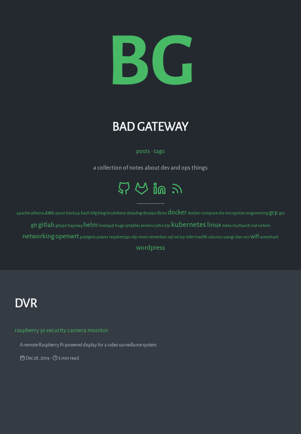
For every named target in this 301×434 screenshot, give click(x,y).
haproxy (75, 225)
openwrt (67, 236)
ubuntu (215, 237)
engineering (257, 213)
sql (171, 237)
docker (178, 212)
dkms (162, 213)
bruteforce (116, 213)
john (159, 225)
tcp (182, 237)
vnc (246, 237)
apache (24, 213)
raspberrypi (120, 237)
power (103, 237)
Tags (159, 151)
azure (60, 213)
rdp (134, 237)
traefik (201, 237)
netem (264, 225)
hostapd (107, 225)
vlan (239, 237)
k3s (167, 225)
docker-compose (203, 213)
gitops (61, 225)
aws (50, 212)
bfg (94, 213)
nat (254, 225)
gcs (282, 213)
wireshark (269, 237)
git (34, 225)
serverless (158, 237)
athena (38, 213)
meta (227, 225)
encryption (235, 213)
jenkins (148, 225)
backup (73, 213)
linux (214, 224)
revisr (143, 237)
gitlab (46, 224)
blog (102, 213)
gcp (274, 212)
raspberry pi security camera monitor (61, 330)
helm (91, 224)
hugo (120, 225)
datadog (135, 213)
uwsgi (229, 237)
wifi (255, 236)
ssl (176, 237)
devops (150, 213)
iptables (133, 225)
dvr (222, 213)
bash (86, 213)
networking (38, 236)
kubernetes (189, 224)
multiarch (241, 225)
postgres (88, 237)
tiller (190, 237)
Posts (143, 151)
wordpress (150, 247)
